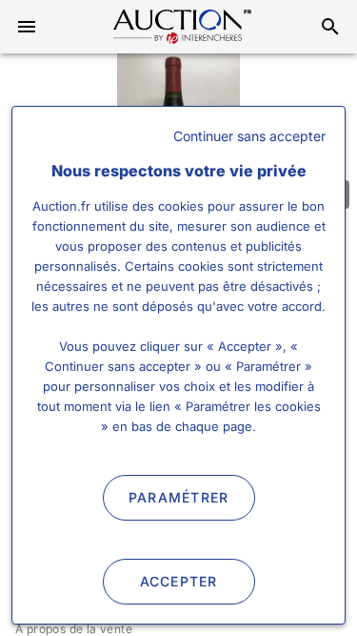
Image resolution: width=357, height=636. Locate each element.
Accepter (179, 581)
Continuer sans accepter (249, 136)
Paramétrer (179, 497)
